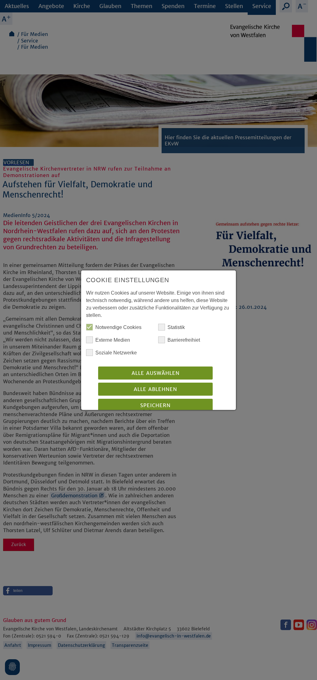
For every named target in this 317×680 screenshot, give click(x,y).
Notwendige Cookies (118, 327)
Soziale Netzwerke (116, 352)
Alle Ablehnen (155, 389)
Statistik (176, 327)
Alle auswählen (156, 373)
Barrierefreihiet (183, 340)
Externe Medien (112, 340)
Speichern (155, 405)
